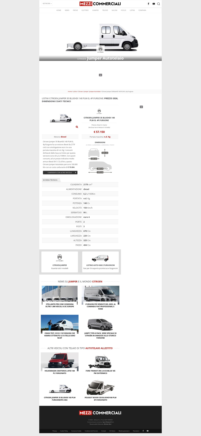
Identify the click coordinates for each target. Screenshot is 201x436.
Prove (75, 10)
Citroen (80, 91)
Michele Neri (107, 424)
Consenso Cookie (76, 431)
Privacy (55, 431)
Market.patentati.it (124, 431)
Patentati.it (136, 431)
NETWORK (47, 3)
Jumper (86, 91)
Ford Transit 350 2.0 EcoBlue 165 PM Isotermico (100, 372)
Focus (123, 10)
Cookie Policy (64, 431)
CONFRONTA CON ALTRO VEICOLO (60, 173)
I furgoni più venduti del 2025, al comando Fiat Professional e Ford (100, 306)
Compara (142, 10)
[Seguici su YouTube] (154, 4)
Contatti (103, 431)
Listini (132, 10)
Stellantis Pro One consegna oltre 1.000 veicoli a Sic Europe (59, 305)
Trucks (105, 10)
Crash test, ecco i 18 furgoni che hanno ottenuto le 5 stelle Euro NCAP (59, 335)
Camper (95, 10)
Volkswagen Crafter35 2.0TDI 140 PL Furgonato (60, 372)
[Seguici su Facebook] (148, 4)
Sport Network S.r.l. (108, 422)
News (67, 10)
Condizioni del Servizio (91, 431)
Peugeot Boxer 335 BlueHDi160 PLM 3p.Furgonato (100, 398)
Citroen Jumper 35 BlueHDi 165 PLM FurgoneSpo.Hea (59, 398)
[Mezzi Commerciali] (100, 3)
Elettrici (85, 10)
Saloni (114, 10)
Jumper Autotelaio (95, 91)
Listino (75, 91)
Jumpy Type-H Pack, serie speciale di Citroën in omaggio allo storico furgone (100, 335)
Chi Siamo (112, 431)
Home (58, 10)
